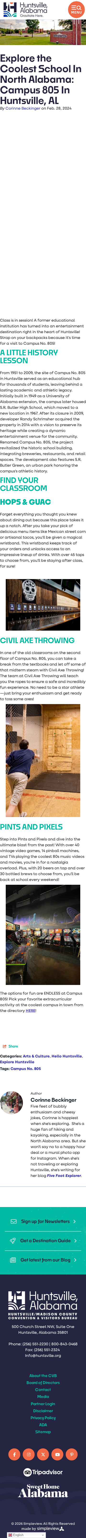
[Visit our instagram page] (29, 1454)
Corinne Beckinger (22, 109)
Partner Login (43, 1403)
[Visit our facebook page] (14, 1454)
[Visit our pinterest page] (72, 1454)
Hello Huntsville (67, 1056)
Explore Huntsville (17, 1062)
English (17, 1535)
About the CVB (43, 1375)
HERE (30, 1011)
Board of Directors (43, 1382)
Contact (43, 1389)
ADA (43, 1424)
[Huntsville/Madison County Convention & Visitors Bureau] (25, 9)
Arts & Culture (36, 1056)
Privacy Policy (43, 1417)
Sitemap (43, 1431)
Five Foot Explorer (64, 1176)
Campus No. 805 (26, 1069)
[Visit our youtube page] (57, 1454)
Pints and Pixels (32, 826)
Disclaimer (43, 1410)
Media (43, 1396)
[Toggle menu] (76, 9)
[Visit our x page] (43, 1454)
